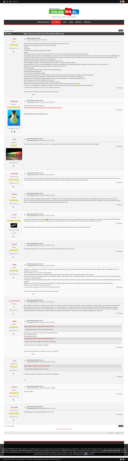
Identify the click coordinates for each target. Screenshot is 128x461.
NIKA (14, 39)
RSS (123, 1)
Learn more (91, 454)
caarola (45, 459)
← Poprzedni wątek (59, 429)
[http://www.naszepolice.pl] (14, 132)
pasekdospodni (14, 301)
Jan (14, 361)
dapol (15, 214)
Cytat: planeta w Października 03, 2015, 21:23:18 (36, 365)
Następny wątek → (69, 429)
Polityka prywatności (43, 22)
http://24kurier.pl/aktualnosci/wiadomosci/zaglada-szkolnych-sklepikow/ (43, 107)
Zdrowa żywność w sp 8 (33, 38)
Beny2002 (14, 173)
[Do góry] (121, 459)
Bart (14, 139)
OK (86, 454)
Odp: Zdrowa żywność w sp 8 (35, 100)
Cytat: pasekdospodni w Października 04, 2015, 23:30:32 (39, 326)
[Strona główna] (4, 2)
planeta (14, 194)
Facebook (121, 1)
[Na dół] (123, 459)
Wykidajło (14, 101)
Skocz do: (110, 433)
